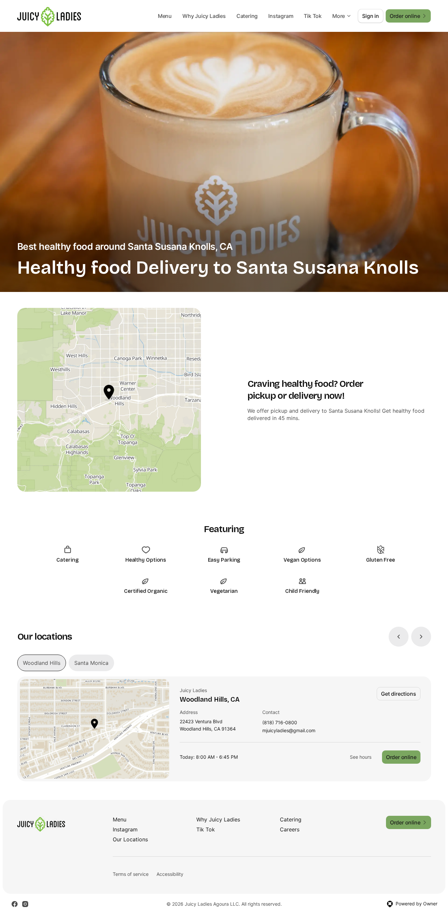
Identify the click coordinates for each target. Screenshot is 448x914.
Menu (165, 16)
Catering (247, 16)
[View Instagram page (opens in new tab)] (25, 904)
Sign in (370, 16)
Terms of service (131, 874)
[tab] (41, 663)
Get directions (398, 693)
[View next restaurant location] (421, 637)
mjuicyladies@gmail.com (288, 731)
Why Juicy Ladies (204, 16)
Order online (401, 757)
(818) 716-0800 (279, 723)
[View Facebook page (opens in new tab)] (15, 904)
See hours (360, 757)
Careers (289, 829)
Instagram (280, 16)
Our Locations (130, 839)
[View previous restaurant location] (399, 637)
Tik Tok (313, 16)
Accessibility (170, 874)
